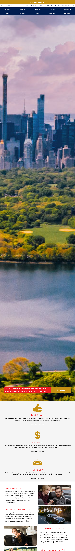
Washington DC (67, 13)
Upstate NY (7, 13)
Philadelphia (52, 13)
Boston (37, 13)
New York (52, 9)
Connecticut (7, 9)
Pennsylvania (67, 9)
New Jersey (37, 9)
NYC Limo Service (7, 5)
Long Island (22, 9)
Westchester (22, 13)
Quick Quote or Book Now (37, 2)
